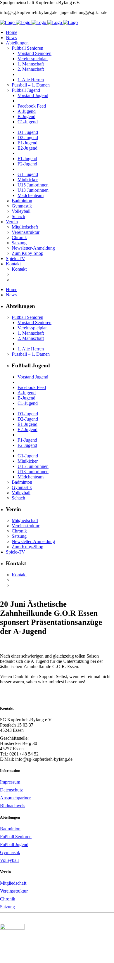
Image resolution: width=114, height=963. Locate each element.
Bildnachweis (12, 805)
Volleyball (9, 860)
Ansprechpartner (15, 797)
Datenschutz (11, 789)
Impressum (10, 781)
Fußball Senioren (16, 836)
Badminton (10, 828)
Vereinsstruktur (14, 890)
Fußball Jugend (14, 844)
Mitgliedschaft (13, 883)
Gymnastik (10, 852)
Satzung (7, 906)
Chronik (7, 898)
